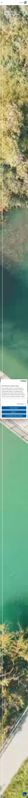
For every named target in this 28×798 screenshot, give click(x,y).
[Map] (3, 2)
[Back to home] (23, 2)
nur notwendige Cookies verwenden (14, 415)
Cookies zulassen (14, 408)
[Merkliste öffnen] (4, 2)
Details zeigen (20, 403)
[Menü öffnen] (1, 2)
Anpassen (13, 412)
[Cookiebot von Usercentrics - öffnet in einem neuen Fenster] (20, 381)
